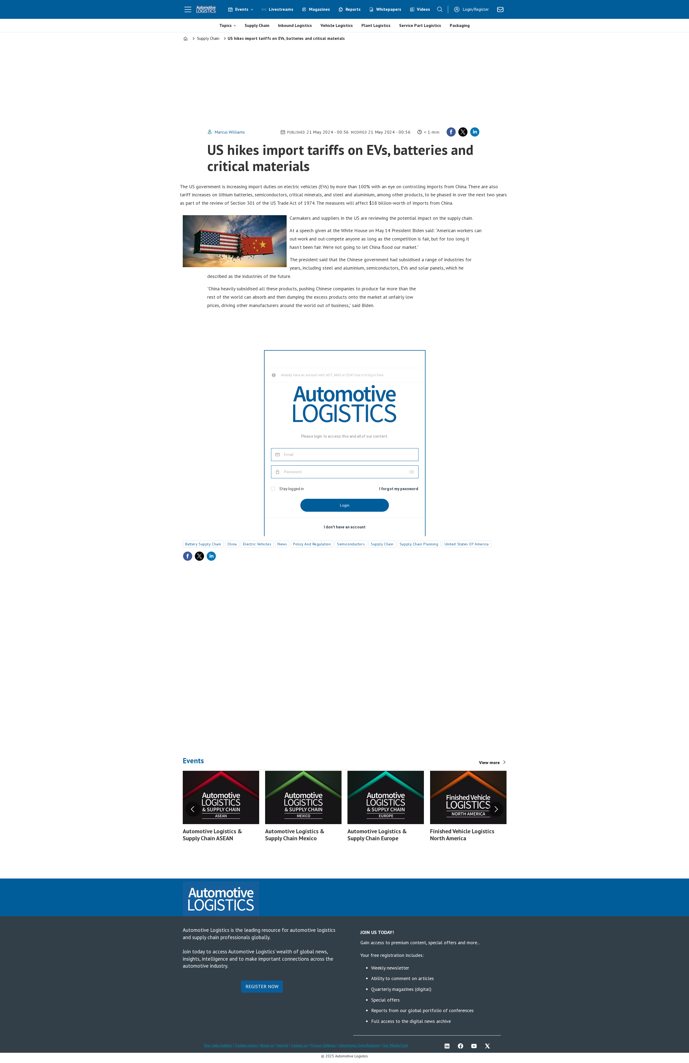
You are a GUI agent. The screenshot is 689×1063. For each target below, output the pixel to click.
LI (448, 1046)
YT (475, 1046)
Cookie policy (246, 1045)
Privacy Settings (323, 1045)
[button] (193, 809)
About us (267, 1045)
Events (241, 9)
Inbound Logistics (295, 25)
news (282, 544)
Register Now (262, 986)
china (232, 544)
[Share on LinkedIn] (475, 132)
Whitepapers (388, 9)
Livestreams (281, 9)
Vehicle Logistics (337, 25)
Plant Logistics (376, 25)
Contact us (299, 1045)
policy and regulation (312, 544)
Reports (353, 9)
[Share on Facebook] (451, 132)
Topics (225, 25)
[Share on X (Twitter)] (463, 132)
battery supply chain (203, 544)
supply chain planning (419, 544)
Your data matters (218, 1045)
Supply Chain (257, 25)
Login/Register (476, 9)
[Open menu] (188, 9)
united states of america (467, 544)
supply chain (382, 544)
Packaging (460, 25)
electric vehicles (257, 544)
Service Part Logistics (420, 25)
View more (489, 762)
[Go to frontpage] (206, 9)
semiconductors (351, 544)
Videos (423, 9)
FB (461, 1046)
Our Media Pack (395, 1045)
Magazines (319, 9)
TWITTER (488, 1046)
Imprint (282, 1045)
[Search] (439, 9)
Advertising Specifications (359, 1045)
